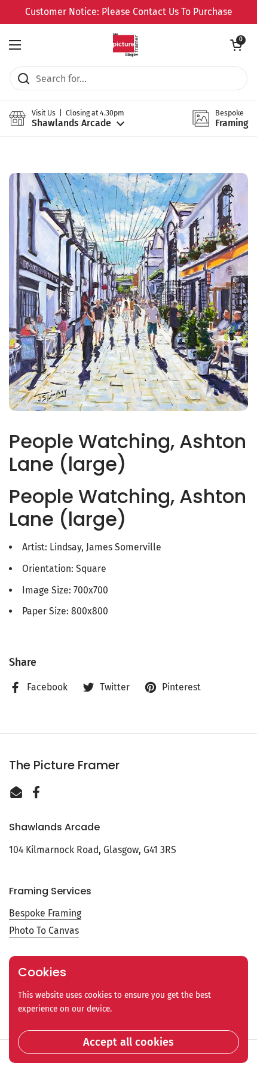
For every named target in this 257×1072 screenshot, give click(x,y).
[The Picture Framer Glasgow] (125, 45)
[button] (236, 45)
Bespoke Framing (45, 913)
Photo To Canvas (44, 930)
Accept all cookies (128, 1042)
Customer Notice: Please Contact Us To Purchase (128, 12)
